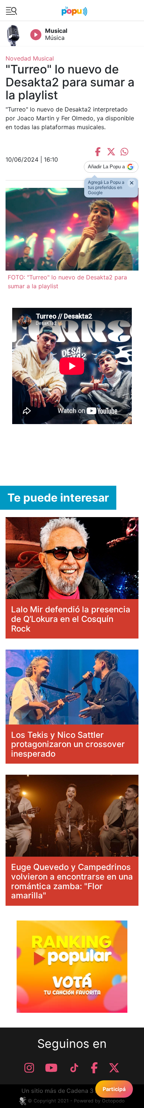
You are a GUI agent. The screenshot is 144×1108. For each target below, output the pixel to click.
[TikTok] (74, 1068)
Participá (114, 1089)
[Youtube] (51, 1068)
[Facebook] (94, 1068)
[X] (114, 1068)
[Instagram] (29, 1068)
